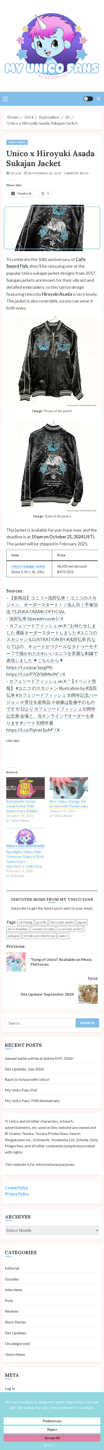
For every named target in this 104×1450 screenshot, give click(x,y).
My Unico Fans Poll (21, 1090)
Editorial (12, 1268)
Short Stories (15, 1322)
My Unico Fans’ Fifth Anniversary (32, 1100)
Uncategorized (17, 1343)
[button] (5, 99)
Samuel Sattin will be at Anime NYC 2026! (39, 1058)
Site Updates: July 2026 (24, 1069)
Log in (10, 1388)
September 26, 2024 (44, 173)
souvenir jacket (70, 929)
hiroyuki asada (62, 922)
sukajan (14, 936)
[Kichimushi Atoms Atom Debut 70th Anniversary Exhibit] (25, 788)
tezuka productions (39, 936)
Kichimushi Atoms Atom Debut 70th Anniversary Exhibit (22, 806)
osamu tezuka (43, 929)
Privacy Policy (17, 1193)
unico (63, 936)
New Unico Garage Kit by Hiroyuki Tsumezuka (69, 803)
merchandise (18, 929)
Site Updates (15, 1332)
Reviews (12, 1311)
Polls (9, 1300)
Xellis (15, 173)
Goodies (12, 1279)
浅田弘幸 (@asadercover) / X (36, 618)
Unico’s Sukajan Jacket (28, 566)
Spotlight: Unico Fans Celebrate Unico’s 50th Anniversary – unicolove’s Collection (25, 859)
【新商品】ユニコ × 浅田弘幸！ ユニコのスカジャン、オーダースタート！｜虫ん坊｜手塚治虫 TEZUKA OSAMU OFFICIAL (52, 604)
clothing (25, 922)
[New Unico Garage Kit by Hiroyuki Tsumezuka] (69, 788)
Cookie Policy (16, 1187)
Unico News (17, 142)
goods (41, 922)
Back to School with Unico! (27, 1079)
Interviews (13, 1289)
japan (81, 922)
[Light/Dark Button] (88, 98)
